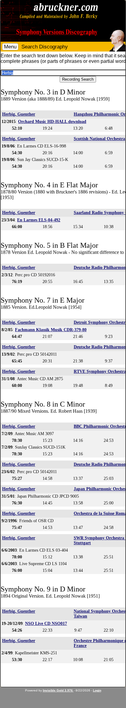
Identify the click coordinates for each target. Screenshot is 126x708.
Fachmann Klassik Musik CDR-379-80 (51, 329)
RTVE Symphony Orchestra (100, 371)
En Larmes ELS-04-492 (38, 220)
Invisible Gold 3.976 (58, 690)
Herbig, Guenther (18, 114)
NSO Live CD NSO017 (46, 623)
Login (97, 690)
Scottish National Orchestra (99, 138)
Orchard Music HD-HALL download (52, 121)
